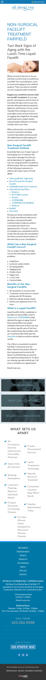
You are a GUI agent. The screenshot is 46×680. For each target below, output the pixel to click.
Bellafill (12, 208)
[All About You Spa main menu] (2, 1)
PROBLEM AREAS (23, 551)
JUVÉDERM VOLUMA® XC (23, 203)
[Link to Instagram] (23, 655)
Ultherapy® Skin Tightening (21, 178)
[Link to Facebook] (19, 655)
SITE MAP (21, 670)
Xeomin (15, 197)
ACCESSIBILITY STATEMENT (33, 670)
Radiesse (15, 205)
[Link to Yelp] (27, 655)
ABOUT (23, 567)
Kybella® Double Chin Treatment (23, 186)
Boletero (15, 192)
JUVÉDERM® (17, 200)
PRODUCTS (23, 559)
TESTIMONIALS (23, 563)
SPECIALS (23, 570)
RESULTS (23, 555)
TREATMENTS (23, 548)
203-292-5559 (39, 2)
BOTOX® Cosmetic (20, 195)
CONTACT (23, 574)
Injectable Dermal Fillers (19, 189)
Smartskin (13, 211)
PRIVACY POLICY (11, 670)
